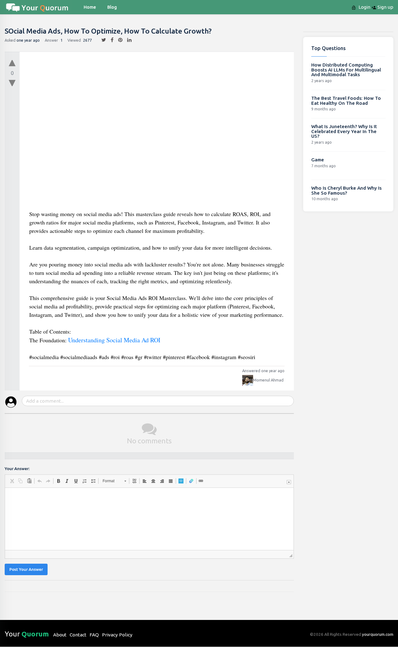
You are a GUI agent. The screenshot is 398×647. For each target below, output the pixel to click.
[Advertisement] (157, 133)
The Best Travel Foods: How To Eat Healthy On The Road (346, 100)
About (60, 634)
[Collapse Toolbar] (289, 482)
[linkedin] (127, 40)
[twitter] (101, 40)
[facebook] (109, 40)
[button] (11, 481)
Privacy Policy (117, 634)
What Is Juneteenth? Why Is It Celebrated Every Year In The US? (344, 131)
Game (317, 159)
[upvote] (12, 61)
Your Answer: (17, 468)
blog (112, 7)
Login (364, 7)
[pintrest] (118, 40)
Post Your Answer (26, 569)
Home (90, 7)
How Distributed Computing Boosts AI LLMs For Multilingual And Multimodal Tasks (346, 69)
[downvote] (12, 83)
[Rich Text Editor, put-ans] (149, 519)
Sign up (384, 7)
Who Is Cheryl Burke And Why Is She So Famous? (346, 190)
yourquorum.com (377, 634)
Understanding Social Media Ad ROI (114, 340)
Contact (78, 634)
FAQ (94, 634)
